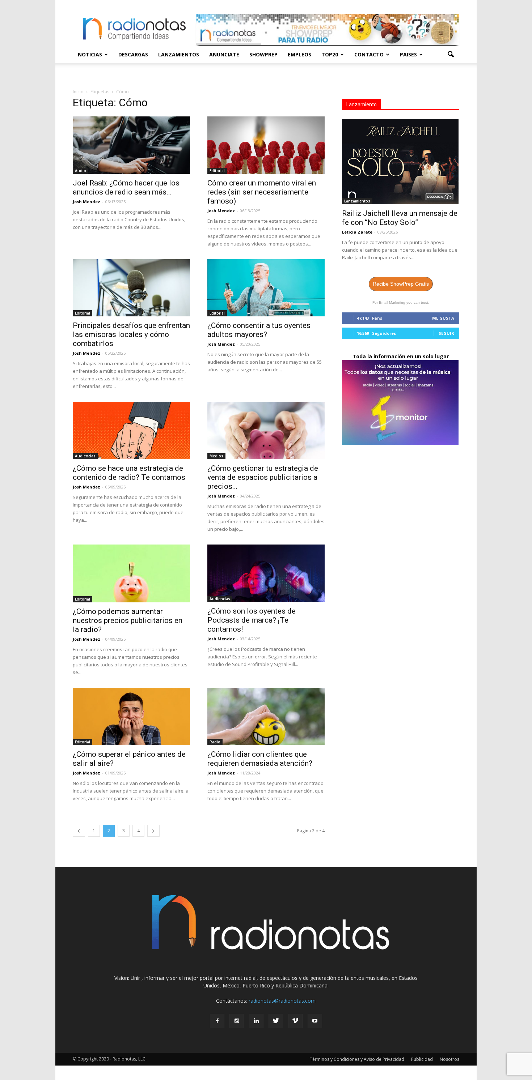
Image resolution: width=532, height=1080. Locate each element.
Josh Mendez (86, 201)
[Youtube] (315, 1021)
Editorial (217, 170)
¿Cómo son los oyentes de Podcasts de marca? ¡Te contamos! (251, 620)
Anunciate (224, 54)
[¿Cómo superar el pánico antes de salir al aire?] (131, 716)
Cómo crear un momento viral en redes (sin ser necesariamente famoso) (261, 192)
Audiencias (85, 455)
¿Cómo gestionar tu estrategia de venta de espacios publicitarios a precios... (262, 477)
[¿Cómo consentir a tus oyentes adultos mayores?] (266, 288)
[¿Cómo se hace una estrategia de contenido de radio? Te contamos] (131, 430)
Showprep (263, 54)
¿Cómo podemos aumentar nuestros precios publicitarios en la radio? (127, 620)
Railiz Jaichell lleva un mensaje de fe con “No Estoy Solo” (399, 218)
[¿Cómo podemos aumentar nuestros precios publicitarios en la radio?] (131, 573)
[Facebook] (217, 1021)
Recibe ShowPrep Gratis (401, 284)
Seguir (446, 333)
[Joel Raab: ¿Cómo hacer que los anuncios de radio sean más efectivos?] (131, 145)
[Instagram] (236, 1021)
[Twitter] (276, 1021)
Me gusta (443, 318)
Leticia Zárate (357, 232)
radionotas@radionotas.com (282, 1000)
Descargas (133, 54)
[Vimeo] (295, 1021)
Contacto (369, 54)
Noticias (90, 54)
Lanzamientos (178, 54)
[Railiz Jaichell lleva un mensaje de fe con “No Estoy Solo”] (400, 161)
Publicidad (422, 1059)
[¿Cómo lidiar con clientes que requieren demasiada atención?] (266, 716)
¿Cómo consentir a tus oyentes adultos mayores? (259, 330)
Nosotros (449, 1059)
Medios (216, 455)
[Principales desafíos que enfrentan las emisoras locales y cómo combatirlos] (131, 288)
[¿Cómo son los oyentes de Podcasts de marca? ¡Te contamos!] (266, 573)
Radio (215, 741)
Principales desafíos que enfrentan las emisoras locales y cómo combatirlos (131, 334)
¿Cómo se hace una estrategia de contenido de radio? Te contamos (129, 473)
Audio (80, 170)
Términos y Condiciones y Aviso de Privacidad (357, 1059)
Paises (408, 54)
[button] (450, 54)
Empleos (299, 54)
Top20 (329, 54)
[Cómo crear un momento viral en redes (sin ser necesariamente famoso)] (266, 145)
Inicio (78, 92)
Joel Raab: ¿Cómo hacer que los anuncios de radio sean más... (126, 187)
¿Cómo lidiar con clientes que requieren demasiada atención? (259, 759)
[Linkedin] (256, 1021)
